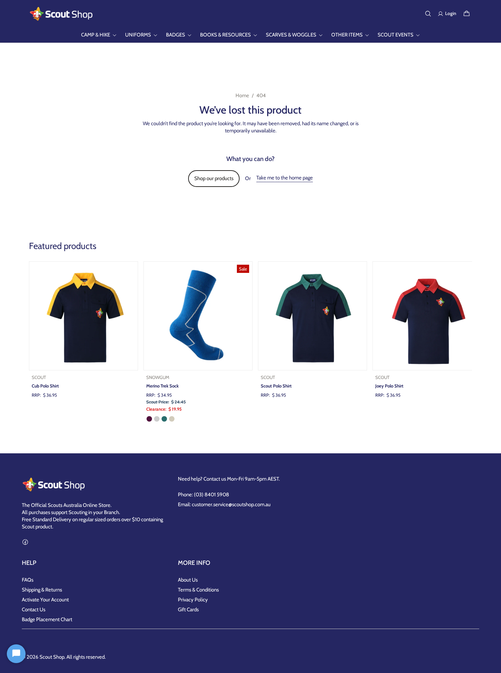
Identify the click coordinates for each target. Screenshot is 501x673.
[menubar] (250, 35)
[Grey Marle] (157, 419)
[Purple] (149, 419)
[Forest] (164, 419)
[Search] (428, 13)
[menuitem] (99, 35)
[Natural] (172, 419)
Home (242, 95)
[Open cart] (466, 13)
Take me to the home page (284, 178)
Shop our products (213, 178)
